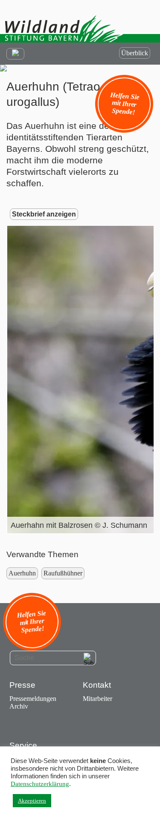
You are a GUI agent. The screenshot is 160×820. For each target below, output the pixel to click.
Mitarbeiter (97, 698)
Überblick (134, 53)
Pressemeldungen (32, 698)
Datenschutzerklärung (40, 783)
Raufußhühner (63, 573)
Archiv (18, 706)
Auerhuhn (22, 573)
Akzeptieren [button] (32, 800)
